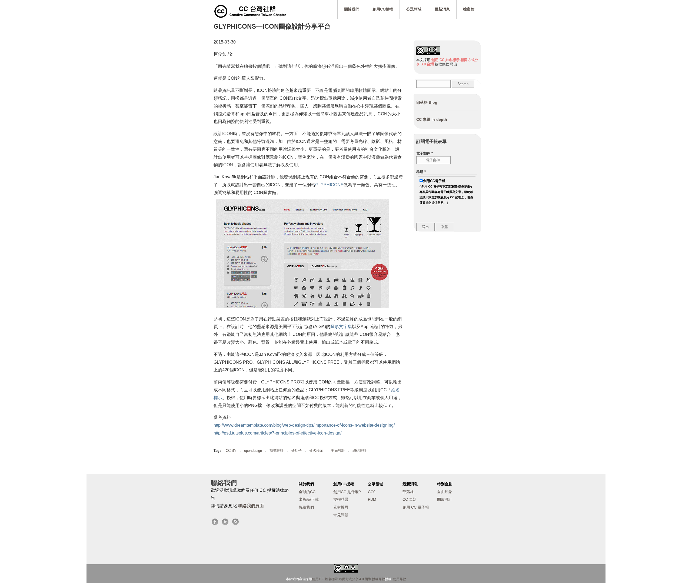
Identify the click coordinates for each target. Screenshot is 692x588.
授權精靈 (340, 499)
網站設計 (359, 451)
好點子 (296, 451)
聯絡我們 (306, 507)
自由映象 (444, 492)
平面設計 (338, 451)
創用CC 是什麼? (347, 492)
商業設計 (277, 451)
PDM (372, 499)
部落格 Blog (426, 102)
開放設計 (444, 499)
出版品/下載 (309, 499)
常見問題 (340, 515)
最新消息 (442, 9)
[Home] (250, 11)
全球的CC (307, 492)
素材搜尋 (340, 507)
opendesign (253, 451)
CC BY (231, 451)
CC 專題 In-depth (431, 119)
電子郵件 (424, 153)
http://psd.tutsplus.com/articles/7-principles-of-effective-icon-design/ (277, 433)
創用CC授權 (382, 9)
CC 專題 (409, 499)
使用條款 (399, 579)
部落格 (408, 492)
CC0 (371, 492)
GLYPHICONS (329, 184)
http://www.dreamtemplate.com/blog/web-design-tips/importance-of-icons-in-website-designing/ (304, 425)
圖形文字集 (341, 326)
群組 (421, 172)
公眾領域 (413, 9)
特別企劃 (444, 484)
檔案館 (468, 9)
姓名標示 (316, 451)
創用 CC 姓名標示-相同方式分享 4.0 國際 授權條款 (348, 579)
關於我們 (351, 9)
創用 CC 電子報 (415, 507)
